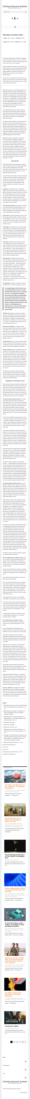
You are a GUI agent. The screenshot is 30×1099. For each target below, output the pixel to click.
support (9, 66)
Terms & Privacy (23, 1092)
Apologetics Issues (13, 893)
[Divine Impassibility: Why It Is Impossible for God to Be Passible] (15, 879)
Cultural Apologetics (19, 966)
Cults (18, 860)
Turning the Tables (12, 1026)
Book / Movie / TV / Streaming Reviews (18, 790)
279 (22, 1042)
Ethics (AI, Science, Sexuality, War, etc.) (15, 826)
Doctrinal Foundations (13, 896)
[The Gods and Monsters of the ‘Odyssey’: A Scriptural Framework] (15, 776)
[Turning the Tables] (15, 1017)
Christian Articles (8, 791)
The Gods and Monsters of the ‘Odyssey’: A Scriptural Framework (15, 786)
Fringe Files (23, 999)
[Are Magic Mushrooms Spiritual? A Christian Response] (15, 984)
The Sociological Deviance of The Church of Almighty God (15, 856)
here (19, 63)
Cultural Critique (20, 928)
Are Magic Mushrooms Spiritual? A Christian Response (13, 994)
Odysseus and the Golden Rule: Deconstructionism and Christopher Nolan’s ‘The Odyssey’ (14, 960)
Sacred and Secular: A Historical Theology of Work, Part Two (13, 819)
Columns (6, 896)
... (19, 1042)
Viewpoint (10, 931)
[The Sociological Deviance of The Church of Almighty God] (15, 846)
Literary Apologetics (15, 791)
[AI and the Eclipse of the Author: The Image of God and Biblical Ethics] (15, 914)
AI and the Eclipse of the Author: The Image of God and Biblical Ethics (14, 924)
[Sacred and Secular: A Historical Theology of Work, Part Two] (15, 809)
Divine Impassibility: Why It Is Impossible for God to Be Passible (15, 889)
